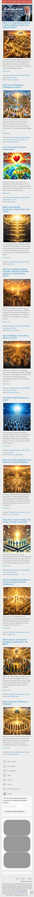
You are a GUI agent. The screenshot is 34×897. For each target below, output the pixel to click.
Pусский (14, 1)
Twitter (9, 775)
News (17, 79)
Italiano (19, 1)
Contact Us (23, 878)
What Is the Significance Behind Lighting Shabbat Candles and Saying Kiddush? (16, 25)
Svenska (12, 3)
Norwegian (17, 3)
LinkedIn (23, 75)
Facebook (11, 75)
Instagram (17, 75)
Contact (9, 784)
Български (29, 3)
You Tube (14, 77)
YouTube (9, 780)
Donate (9, 794)
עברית (9, 1)
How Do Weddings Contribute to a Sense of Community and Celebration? (17, 582)
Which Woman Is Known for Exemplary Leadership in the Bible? (15, 642)
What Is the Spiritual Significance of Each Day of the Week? (16, 209)
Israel (13, 141)
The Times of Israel (11, 139)
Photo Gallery (11, 766)
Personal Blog (11, 771)
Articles (10, 79)
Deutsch (24, 1)
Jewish (14, 79)
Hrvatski (23, 3)
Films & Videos (11, 761)
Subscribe (30, 878)
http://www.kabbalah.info (21, 891)
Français (29, 1)
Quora (4, 77)
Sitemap (17, 878)
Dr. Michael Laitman (13, 9)
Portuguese (5, 3)
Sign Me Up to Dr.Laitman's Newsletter (14, 811)
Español (5, 1)
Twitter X (8, 77)
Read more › (7, 71)
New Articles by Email (13, 789)
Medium (28, 75)
